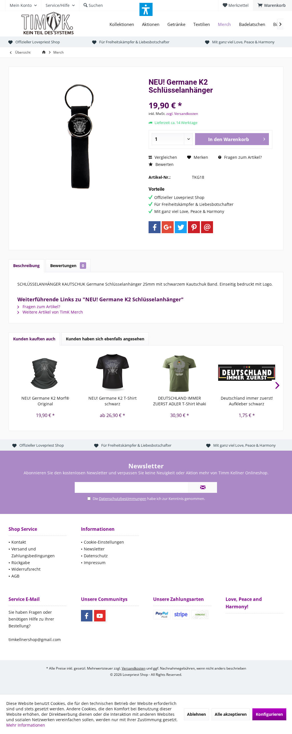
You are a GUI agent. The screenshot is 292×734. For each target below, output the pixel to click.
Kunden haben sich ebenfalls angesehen (105, 338)
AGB (15, 576)
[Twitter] (181, 227)
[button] (146, 9)
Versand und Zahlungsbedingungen (33, 552)
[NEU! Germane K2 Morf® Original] (45, 373)
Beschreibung (26, 265)
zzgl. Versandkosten (182, 113)
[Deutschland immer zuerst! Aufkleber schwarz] (247, 373)
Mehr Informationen (25, 725)
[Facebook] (155, 227)
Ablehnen (196, 714)
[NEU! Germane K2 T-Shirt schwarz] (112, 373)
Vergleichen (165, 157)
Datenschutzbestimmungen (122, 498)
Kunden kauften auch (34, 338)
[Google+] (168, 227)
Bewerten (164, 164)
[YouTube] (100, 615)
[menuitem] (272, 5)
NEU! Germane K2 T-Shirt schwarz (112, 400)
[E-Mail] (207, 227)
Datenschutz (96, 555)
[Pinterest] (194, 227)
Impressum (95, 562)
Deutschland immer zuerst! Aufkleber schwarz (247, 400)
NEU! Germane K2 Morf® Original (45, 400)
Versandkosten (133, 668)
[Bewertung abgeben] (210, 97)
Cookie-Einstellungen (104, 542)
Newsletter (94, 549)
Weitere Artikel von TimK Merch (52, 312)
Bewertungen (67, 265)
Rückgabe (20, 562)
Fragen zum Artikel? (242, 157)
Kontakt (18, 542)
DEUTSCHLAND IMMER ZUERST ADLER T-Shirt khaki (179, 400)
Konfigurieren (269, 714)
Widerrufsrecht (25, 569)
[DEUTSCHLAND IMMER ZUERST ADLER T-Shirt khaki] (179, 373)
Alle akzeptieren (231, 714)
